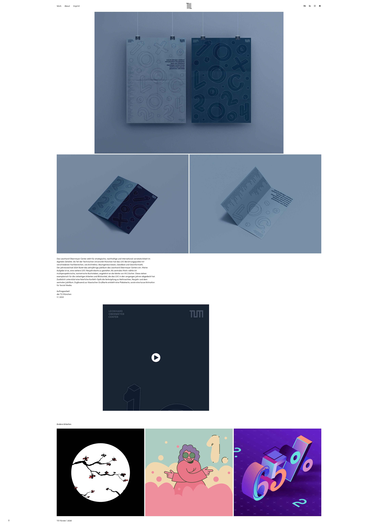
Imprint (76, 6)
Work (59, 6)
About (67, 6)
